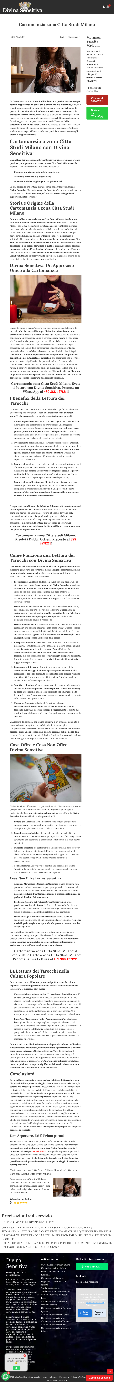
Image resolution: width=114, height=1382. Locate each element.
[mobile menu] (94, 6)
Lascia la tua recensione (88, 1281)
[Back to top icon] (110, 1371)
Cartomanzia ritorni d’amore (55, 1268)
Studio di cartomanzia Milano (55, 1291)
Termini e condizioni (95, 1302)
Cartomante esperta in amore (55, 1264)
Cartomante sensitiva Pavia (54, 1324)
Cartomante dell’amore (52, 1278)
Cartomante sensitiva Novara (55, 1314)
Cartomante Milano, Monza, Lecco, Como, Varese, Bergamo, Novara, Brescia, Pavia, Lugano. (21, 1282)
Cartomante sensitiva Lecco (54, 1318)
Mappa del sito (60, 1380)
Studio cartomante (50, 1288)
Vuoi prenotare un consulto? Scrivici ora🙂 (16, 1360)
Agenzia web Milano (68, 1377)
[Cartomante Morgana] (22, 7)
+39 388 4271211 (56, 391)
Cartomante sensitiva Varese (55, 1321)
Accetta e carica (99, 1313)
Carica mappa (85, 1313)
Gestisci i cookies (99, 1377)
